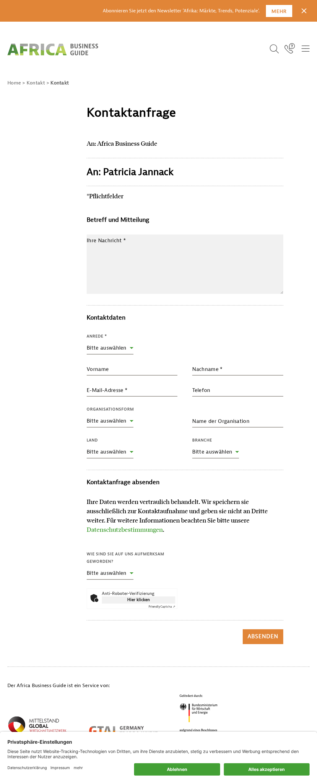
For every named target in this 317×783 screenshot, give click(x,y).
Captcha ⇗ (162, 606)
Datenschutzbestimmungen (125, 529)
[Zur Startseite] (52, 49)
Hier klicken (138, 599)
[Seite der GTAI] (123, 730)
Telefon (201, 390)
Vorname (98, 369)
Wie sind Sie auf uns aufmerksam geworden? (125, 557)
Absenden (263, 636)
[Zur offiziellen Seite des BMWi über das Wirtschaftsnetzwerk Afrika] (37, 727)
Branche (202, 440)
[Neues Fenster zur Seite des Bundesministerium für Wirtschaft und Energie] (198, 715)
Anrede (97, 336)
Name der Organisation (221, 421)
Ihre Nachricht (106, 240)
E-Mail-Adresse (107, 390)
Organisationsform (110, 409)
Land (92, 440)
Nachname (207, 369)
